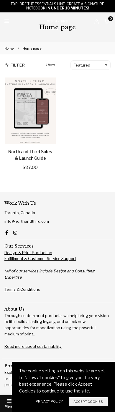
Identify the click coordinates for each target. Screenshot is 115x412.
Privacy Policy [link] (49, 401)
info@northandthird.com (26, 221)
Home (9, 48)
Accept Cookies (88, 402)
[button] (107, 21)
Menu (9, 406)
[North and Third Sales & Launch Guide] (30, 110)
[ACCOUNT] (96, 21)
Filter (18, 65)
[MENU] (24, 21)
